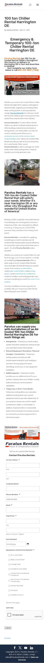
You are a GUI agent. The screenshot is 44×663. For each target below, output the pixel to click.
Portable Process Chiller (19, 569)
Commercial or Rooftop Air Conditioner (20, 574)
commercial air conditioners (25, 274)
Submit (8, 628)
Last (7, 479)
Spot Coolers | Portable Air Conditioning (20, 580)
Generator (14, 590)
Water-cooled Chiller (18, 560)
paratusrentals (12, 30)
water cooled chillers (16, 271)
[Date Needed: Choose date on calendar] (28, 544)
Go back (7, 638)
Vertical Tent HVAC (17, 585)
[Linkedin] (31, 647)
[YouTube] (25, 647)
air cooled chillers (25, 268)
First (7, 469)
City (7, 525)
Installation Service (17, 595)
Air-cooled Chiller (17, 555)
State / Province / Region (15, 534)
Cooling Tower (16, 564)
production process (11, 136)
